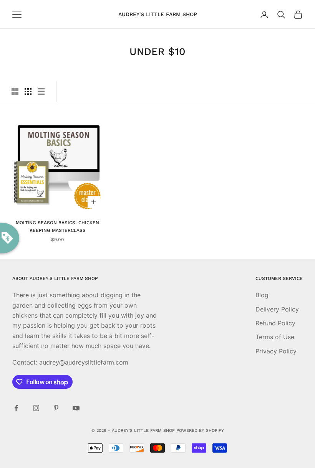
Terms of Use (274, 337)
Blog (262, 295)
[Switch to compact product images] (41, 91)
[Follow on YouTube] (76, 408)
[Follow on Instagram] (36, 408)
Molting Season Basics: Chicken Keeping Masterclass (57, 226)
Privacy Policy (276, 351)
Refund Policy (275, 323)
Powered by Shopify (200, 430)
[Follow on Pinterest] (56, 408)
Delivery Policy (277, 309)
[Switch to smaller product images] (28, 91)
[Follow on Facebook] (16, 408)
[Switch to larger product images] (15, 91)
